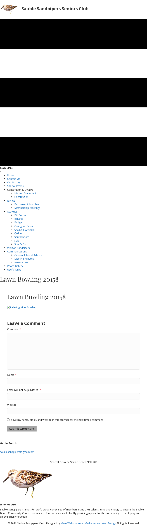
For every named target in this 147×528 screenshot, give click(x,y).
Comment (14, 329)
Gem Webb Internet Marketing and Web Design (88, 523)
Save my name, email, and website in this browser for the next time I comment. (57, 419)
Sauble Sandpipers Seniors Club (55, 8)
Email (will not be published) (24, 390)
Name (11, 375)
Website (11, 404)
